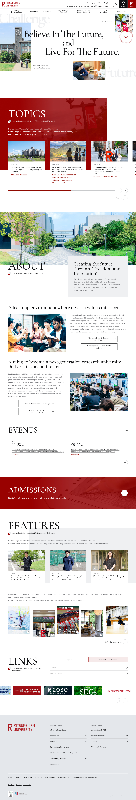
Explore (69, 659)
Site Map (19, 785)
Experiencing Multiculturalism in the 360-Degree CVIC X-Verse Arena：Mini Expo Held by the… (67, 169)
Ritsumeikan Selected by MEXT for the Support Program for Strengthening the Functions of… (26, 169)
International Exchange (62, 177)
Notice (24, 175)
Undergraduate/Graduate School (99, 346)
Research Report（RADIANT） (37, 411)
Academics (33, 11)
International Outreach (63, 11)
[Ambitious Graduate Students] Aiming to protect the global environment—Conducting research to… (108, 578)
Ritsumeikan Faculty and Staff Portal (83, 777)
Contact (10, 777)
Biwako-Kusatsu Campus (62, 180)
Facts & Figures (62, 777)
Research (47, 11)
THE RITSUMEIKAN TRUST (31, 777)
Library (53, 667)
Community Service (103, 11)
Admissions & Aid (71, 6)
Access (18, 777)
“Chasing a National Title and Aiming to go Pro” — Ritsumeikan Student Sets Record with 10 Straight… (67, 578)
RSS (126, 430)
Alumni (93, 6)
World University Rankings (37, 403)
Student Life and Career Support (84, 11)
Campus (56, 175)
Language (90, 3)
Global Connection (69, 175)
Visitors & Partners (103, 6)
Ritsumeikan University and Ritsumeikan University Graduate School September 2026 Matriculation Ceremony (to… (95, 451)
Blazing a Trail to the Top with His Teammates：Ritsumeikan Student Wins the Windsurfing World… (26, 578)
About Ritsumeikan (16, 11)
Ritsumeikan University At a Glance (99, 338)
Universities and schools (108, 659)
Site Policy (11, 785)
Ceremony (16, 454)
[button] (125, 190)
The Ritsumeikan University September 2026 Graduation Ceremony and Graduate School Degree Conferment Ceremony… (37, 451)
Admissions (121, 11)
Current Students (83, 6)
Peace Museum (56, 673)
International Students (62, 183)
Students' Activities (102, 177)
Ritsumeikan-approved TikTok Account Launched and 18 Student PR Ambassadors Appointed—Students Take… (108, 170)
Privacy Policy (27, 785)
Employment (49, 777)
